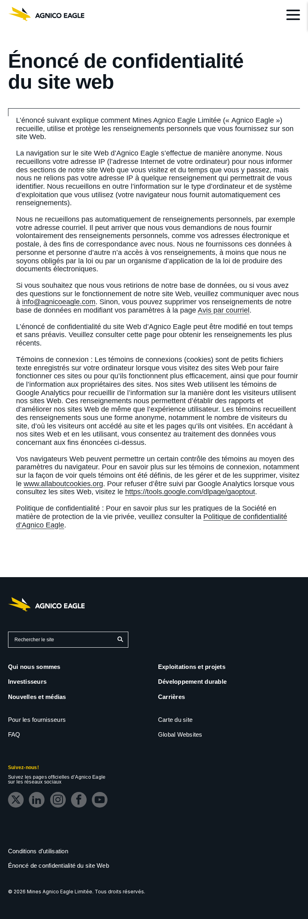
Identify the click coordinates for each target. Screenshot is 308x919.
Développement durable (192, 681)
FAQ (14, 734)
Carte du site (175, 719)
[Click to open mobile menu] (293, 16)
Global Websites (180, 734)
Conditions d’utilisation (38, 851)
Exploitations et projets (191, 666)
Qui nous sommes (34, 666)
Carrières (171, 696)
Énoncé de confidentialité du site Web (58, 865)
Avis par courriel (223, 310)
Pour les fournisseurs (37, 719)
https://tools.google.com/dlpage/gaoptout (190, 492)
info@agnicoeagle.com (58, 302)
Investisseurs (27, 681)
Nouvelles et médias (37, 696)
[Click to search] (120, 640)
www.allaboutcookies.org (63, 484)
